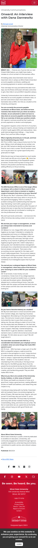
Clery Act (22, 506)
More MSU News (8, 459)
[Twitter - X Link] (19, 469)
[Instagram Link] (29, 469)
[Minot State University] (3, 2)
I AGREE (19, 544)
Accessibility (19, 502)
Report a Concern (19, 509)
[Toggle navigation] (34, 2)
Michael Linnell (8, 24)
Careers (19, 511)
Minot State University (19, 489)
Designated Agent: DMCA (19, 525)
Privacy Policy (19, 504)
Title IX (15, 506)
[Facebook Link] (8, 469)
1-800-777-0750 (19, 498)
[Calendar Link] (24, 469)
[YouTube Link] (13, 469)
